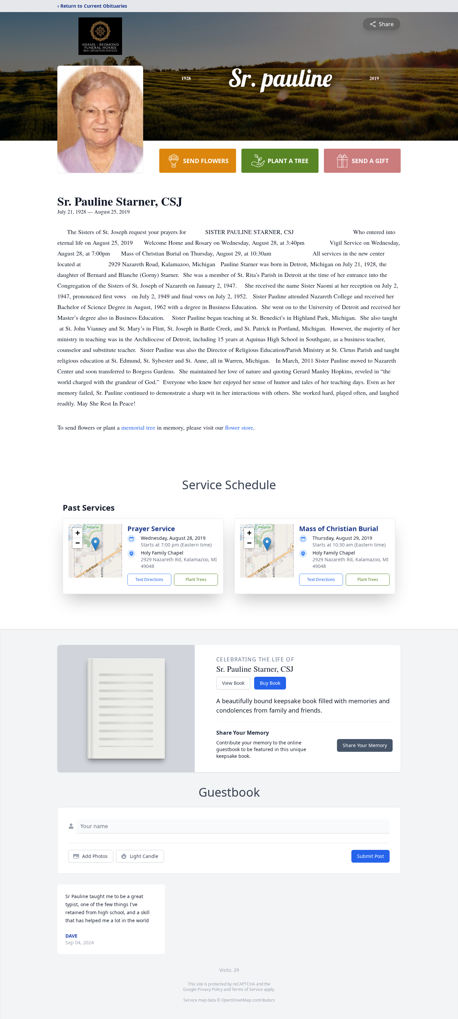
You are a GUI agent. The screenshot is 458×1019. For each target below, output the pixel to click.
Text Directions (149, 579)
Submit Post (370, 856)
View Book (233, 683)
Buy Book (270, 683)
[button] (95, 544)
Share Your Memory (365, 745)
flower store (239, 427)
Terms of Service (247, 989)
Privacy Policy (210, 989)
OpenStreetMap (236, 1000)
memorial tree (138, 427)
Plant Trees (196, 579)
